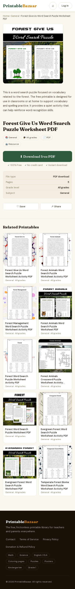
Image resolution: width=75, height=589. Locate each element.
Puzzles (34, 561)
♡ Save (21, 206)
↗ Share (56, 206)
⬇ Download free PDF (37, 156)
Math (10, 555)
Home (6, 16)
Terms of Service (29, 539)
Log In (65, 5)
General (15, 16)
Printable (20, 5)
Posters (49, 561)
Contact (10, 539)
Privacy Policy (50, 539)
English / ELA (40, 555)
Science (24, 555)
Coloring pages (16, 561)
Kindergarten (15, 567)
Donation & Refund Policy (20, 546)
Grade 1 (32, 567)
